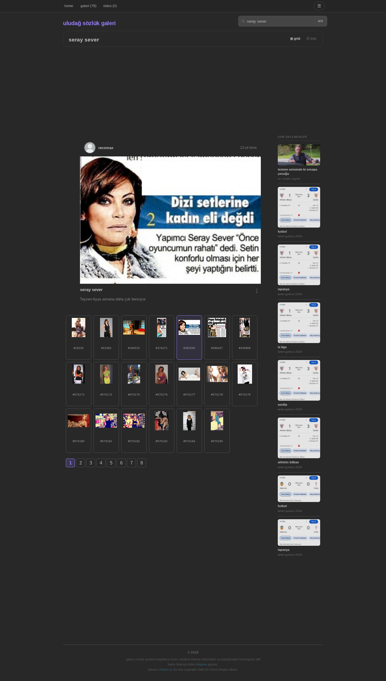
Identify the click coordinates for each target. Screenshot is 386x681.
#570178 (217, 394)
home (68, 6)
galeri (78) (88, 6)
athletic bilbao (288, 462)
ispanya (283, 289)
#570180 (78, 441)
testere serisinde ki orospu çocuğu (297, 171)
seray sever (84, 40)
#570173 (78, 394)
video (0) (110, 6)
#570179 (245, 394)
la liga (282, 347)
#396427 (217, 348)
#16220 (78, 348)
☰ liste (311, 39)
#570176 (162, 394)
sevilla (282, 404)
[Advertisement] (193, 89)
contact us (165, 669)
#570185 (217, 441)
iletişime (201, 664)
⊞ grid (295, 39)
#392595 (189, 348)
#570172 (106, 394)
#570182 (134, 441)
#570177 (189, 394)
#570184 (189, 441)
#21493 (106, 348)
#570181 (106, 441)
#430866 (245, 348)
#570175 (134, 394)
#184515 (134, 348)
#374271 (162, 348)
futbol (282, 231)
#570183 (162, 441)
